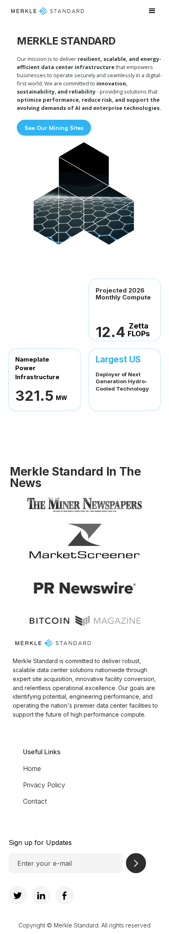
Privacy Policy (44, 785)
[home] (75, 10)
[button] (152, 11)
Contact (35, 801)
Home (32, 768)
